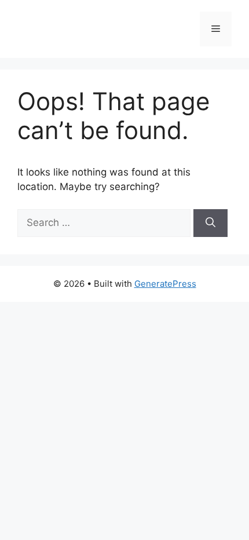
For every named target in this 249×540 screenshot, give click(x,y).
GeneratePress (165, 283)
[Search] (210, 223)
